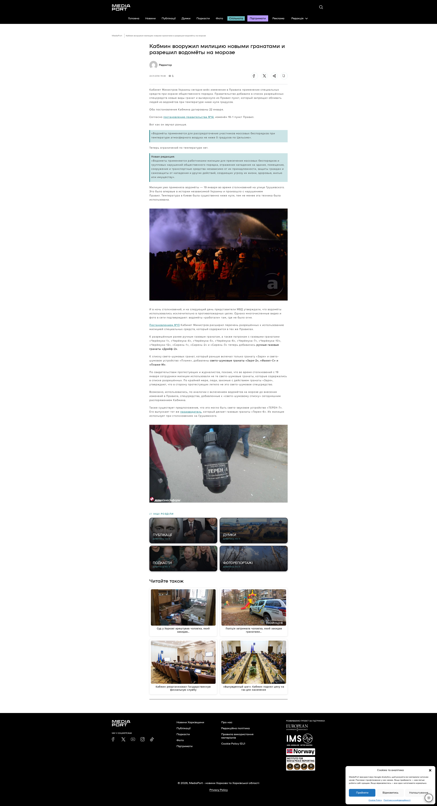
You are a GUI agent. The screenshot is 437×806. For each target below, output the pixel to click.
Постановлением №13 (164, 325)
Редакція (297, 18)
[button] (430, 770)
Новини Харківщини (190, 722)
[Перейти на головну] (121, 7)
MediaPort (117, 36)
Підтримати (258, 18)
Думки (186, 18)
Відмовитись (390, 792)
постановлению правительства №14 (188, 117)
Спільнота (236, 18)
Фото (219, 18)
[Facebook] (254, 76)
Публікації (169, 18)
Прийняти (362, 792)
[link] (114, 739)
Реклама (278, 18)
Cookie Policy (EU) (233, 743)
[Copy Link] (284, 76)
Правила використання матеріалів (237, 736)
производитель (191, 411)
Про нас (226, 722)
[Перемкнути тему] (429, 798)
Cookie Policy (375, 800)
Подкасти (203, 18)
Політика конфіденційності (397, 800)
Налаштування (418, 792)
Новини (150, 18)
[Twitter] (264, 76)
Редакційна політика (235, 728)
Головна (133, 18)
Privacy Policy (218, 790)
